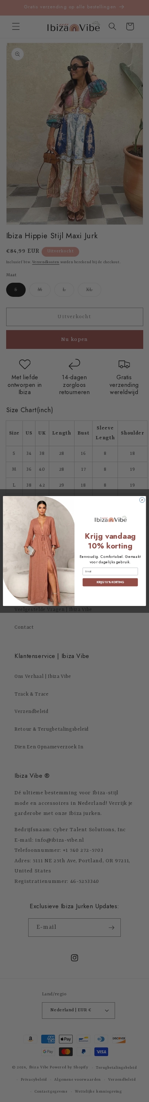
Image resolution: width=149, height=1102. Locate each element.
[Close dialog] (142, 500)
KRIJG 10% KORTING (110, 582)
